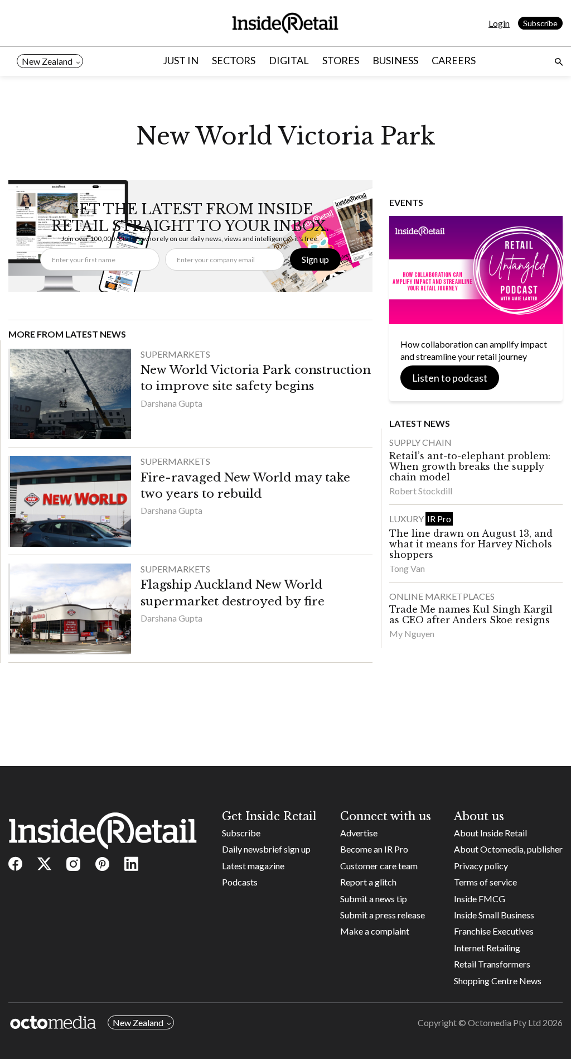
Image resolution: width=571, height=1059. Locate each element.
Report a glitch (368, 882)
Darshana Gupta (171, 403)
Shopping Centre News (497, 980)
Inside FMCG (479, 898)
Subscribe (540, 23)
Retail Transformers (492, 964)
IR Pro (439, 518)
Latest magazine (253, 865)
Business (395, 60)
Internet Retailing (487, 947)
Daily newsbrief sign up (266, 849)
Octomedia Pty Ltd (504, 1022)
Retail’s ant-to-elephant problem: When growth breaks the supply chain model (469, 466)
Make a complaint (374, 931)
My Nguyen (411, 633)
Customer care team (379, 865)
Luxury (407, 518)
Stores (340, 60)
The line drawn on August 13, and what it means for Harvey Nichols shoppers (471, 544)
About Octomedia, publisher (508, 849)
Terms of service (485, 882)
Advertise (359, 832)
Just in (181, 60)
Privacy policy (481, 865)
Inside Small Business (494, 914)
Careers (454, 60)
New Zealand (47, 61)
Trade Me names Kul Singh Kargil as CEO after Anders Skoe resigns (471, 614)
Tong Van (407, 568)
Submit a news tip (373, 898)
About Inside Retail (490, 832)
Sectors (233, 60)
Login (499, 23)
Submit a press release (382, 914)
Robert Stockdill (420, 490)
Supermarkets (175, 354)
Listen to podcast (449, 378)
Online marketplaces (442, 596)
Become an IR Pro (374, 849)
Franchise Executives (494, 931)
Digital (289, 60)
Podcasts (240, 882)
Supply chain (420, 442)
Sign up (315, 259)
